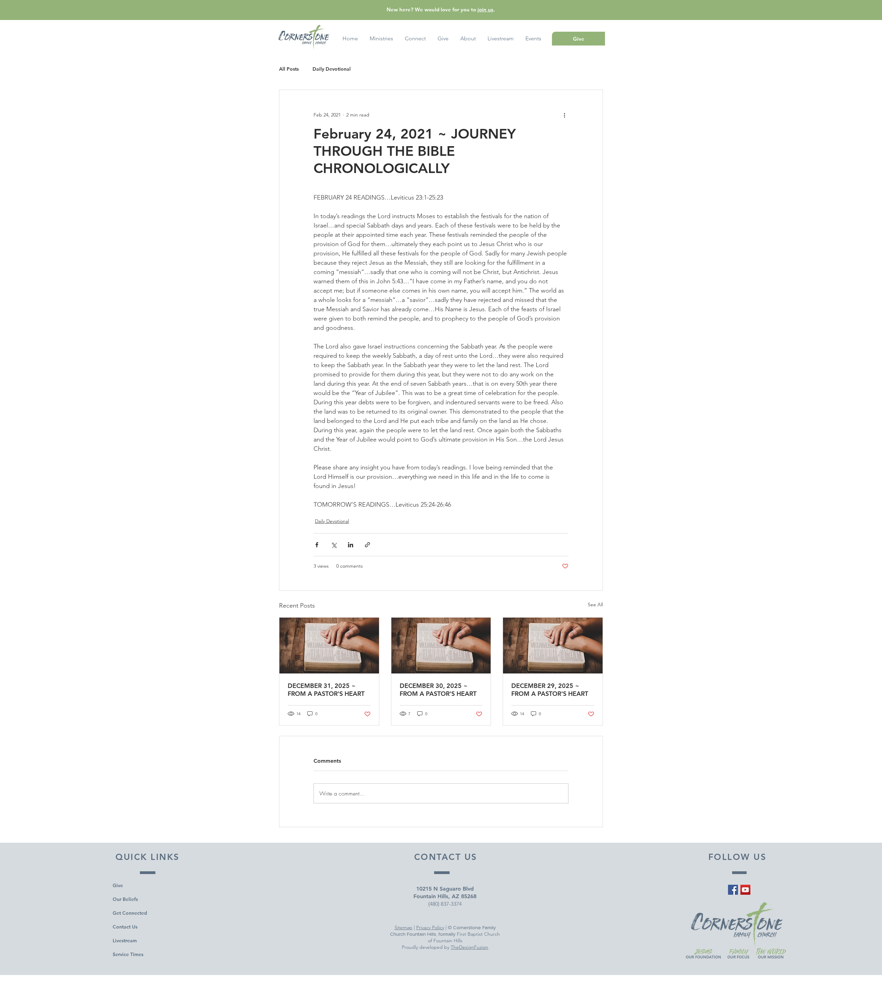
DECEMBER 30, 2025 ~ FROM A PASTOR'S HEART (438, 690)
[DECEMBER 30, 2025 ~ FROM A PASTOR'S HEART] (441, 645)
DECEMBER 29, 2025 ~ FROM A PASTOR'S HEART (549, 690)
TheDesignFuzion (469, 947)
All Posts (289, 69)
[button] (533, 38)
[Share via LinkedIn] (350, 544)
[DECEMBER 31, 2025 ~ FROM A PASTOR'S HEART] (329, 645)
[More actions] (564, 115)
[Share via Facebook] (317, 544)
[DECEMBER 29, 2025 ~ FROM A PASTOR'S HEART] (553, 645)
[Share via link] (367, 544)
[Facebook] (733, 890)
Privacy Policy (430, 927)
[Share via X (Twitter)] (333, 544)
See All (595, 604)
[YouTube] (745, 890)
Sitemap (403, 927)
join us (485, 9)
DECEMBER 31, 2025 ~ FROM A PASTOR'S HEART (326, 690)
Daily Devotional (331, 69)
